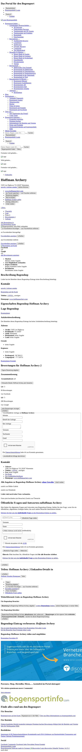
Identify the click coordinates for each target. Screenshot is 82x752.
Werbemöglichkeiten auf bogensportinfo (22, 127)
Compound (17, 48)
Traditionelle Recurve (21, 41)
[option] (12, 16)
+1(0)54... (10, 295)
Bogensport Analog (16, 100)
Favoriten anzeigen (12, 589)
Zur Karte (8, 474)
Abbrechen (23, 551)
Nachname (6, 434)
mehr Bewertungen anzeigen (10, 408)
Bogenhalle (17, 35)
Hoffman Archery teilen (13, 199)
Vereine (16, 64)
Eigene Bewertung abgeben (10, 370)
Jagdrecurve (18, 45)
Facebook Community (8, 744)
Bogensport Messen (20, 81)
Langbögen (17, 43)
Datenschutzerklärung (12, 452)
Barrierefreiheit (10, 8)
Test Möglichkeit (19, 50)
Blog (6, 94)
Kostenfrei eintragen (16, 119)
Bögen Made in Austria (21, 54)
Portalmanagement (18, 736)
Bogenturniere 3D (20, 85)
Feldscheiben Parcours (21, 29)
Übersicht (8, 211)
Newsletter (31, 744)
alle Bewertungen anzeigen (10, 255)
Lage (7, 213)
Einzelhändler (18, 60)
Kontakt (13, 361)
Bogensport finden (11, 23)
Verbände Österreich (16, 98)
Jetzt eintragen (5, 692)
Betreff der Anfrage (9, 419)
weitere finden (45, 606)
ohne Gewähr (48, 482)
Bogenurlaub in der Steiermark (24, 75)
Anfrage (8, 219)
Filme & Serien (14, 106)
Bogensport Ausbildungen (22, 83)
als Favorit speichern (12, 193)
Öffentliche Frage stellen (13, 593)
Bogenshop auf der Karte (9, 292)
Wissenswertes (14, 102)
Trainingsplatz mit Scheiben (23, 33)
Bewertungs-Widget (51, 724)
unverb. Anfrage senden (9, 187)
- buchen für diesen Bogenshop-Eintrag (25, 616)
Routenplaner (5, 313)
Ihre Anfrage (7, 424)
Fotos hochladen (11, 591)
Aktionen (12, 90)
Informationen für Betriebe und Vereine (22, 123)
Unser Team (13, 115)
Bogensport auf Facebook (18, 110)
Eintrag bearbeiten (7, 724)
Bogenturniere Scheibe (21, 89)
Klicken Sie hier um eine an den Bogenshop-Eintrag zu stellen (29, 513)
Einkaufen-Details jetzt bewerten (17, 383)
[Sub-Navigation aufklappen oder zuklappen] (19, 39)
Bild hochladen (10, 197)
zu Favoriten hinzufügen (13, 586)
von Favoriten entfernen (28, 193)
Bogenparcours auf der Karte (11, 716)
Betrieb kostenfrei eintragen (23, 724)
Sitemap (9, 736)
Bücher (11, 104)
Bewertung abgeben (12, 195)
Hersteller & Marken (16, 52)
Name (5, 526)
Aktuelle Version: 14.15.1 (61, 748)
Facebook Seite (21, 744)
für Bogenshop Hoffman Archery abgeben (18, 606)
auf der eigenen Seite (60, 614)
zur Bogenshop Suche (8, 224)
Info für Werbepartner (8, 726)
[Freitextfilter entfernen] (26, 133)
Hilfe (11, 129)
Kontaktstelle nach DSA (36, 734)
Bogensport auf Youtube (17, 108)
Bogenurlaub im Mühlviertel (23, 69)
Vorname (6, 430)
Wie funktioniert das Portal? (18, 113)
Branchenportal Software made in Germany (26, 748)
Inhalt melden (10, 204)
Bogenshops (13, 39)
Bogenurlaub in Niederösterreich (25, 73)
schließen (21, 236)
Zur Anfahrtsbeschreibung (14, 476)
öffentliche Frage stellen (29, 518)
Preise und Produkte (16, 125)
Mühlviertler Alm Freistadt (22, 67)
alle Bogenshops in (7, 222)
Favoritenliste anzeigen (9, 236)
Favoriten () (9, 638)
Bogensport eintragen (12, 117)
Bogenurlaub (14, 66)
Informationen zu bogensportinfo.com (62, 716)
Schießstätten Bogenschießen (19, 25)
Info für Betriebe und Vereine (68, 724)
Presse (37, 744)
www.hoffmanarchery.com (14, 191)
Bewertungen (10, 217)
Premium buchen (15, 121)
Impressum (5, 734)
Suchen (30, 133)
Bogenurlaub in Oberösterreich (24, 71)
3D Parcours (18, 27)
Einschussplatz (19, 37)
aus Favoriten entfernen (30, 586)
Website (5, 415)
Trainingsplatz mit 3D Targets (24, 31)
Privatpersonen (19, 62)
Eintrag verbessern (12, 202)
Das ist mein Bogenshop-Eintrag (23, 628)
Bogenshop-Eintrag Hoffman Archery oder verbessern (22, 614)
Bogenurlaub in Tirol (21, 77)
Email (5, 438)
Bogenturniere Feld (20, 87)
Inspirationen (9, 96)
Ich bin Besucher (16, 630)
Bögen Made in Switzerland (23, 58)
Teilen (8, 582)
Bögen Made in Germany (22, 56)
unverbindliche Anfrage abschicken (14, 456)
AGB (24, 543)
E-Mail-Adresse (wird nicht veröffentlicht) (17, 531)
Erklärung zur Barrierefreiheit (55, 734)
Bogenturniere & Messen (18, 79)
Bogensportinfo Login (12, 10)
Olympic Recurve (20, 46)
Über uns (8, 112)
